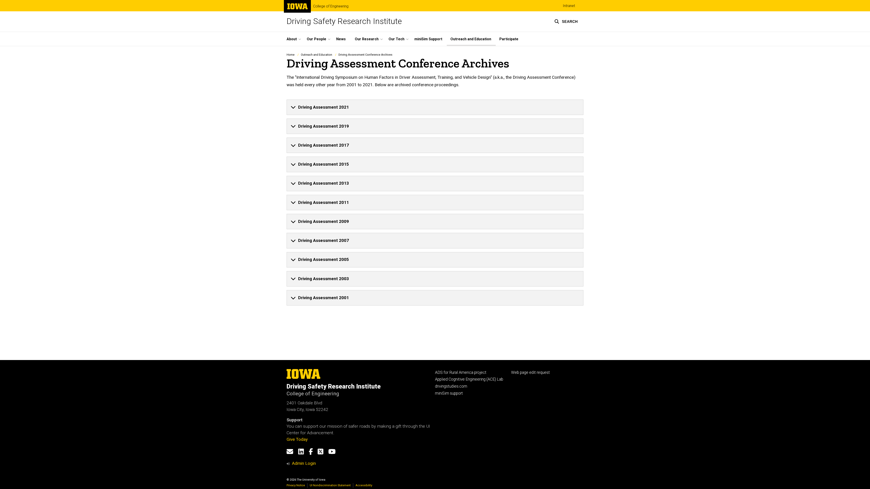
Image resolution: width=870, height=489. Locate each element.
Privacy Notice (296, 485)
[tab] (435, 107)
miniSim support (449, 393)
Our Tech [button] (396, 39)
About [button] (292, 39)
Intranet (569, 6)
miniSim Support (428, 39)
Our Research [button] (367, 39)
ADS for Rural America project (460, 372)
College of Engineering (330, 6)
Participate (508, 39)
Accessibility (363, 485)
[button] (566, 21)
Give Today (297, 439)
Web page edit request (530, 372)
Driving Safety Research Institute (344, 21)
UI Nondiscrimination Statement (330, 485)
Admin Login (304, 463)
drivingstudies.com (451, 386)
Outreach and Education (470, 39)
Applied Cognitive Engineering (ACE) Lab (469, 379)
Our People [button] (316, 39)
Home (291, 54)
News (341, 39)
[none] (435, 107)
